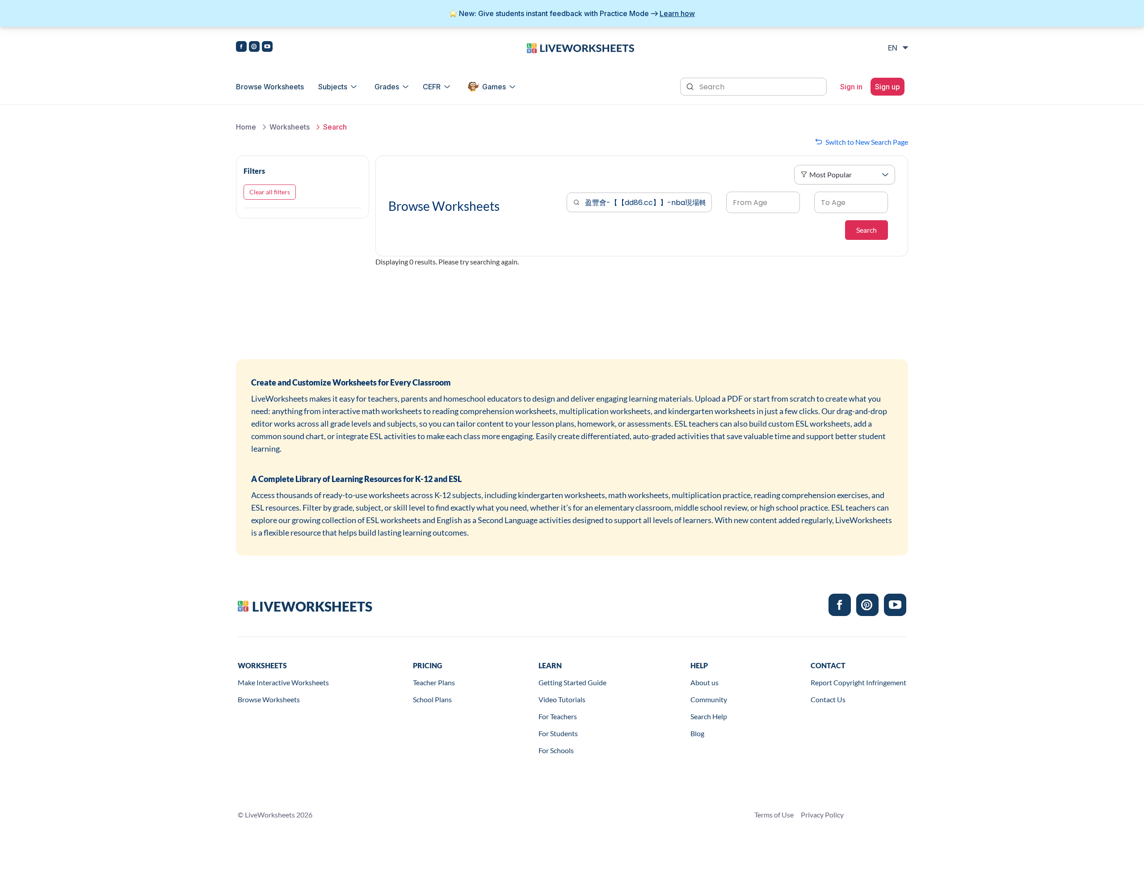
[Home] (580, 47)
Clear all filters (269, 192)
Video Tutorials (561, 699)
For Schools (556, 750)
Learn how (677, 13)
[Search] (691, 85)
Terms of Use (774, 814)
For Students (558, 733)
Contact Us (828, 699)
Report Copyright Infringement (858, 682)
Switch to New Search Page (866, 142)
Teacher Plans (434, 682)
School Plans (432, 699)
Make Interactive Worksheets (283, 682)
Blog (697, 733)
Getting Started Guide (572, 682)
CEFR (432, 86)
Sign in (851, 86)
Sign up (887, 86)
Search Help (708, 716)
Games (494, 86)
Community (708, 699)
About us (704, 682)
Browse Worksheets (270, 86)
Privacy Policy (822, 814)
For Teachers (557, 716)
